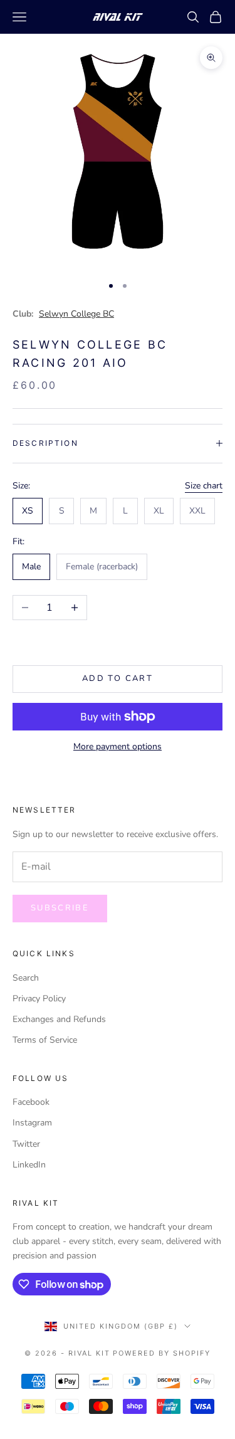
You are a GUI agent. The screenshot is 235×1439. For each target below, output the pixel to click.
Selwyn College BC (76, 314)
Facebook (31, 1102)
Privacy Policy (39, 998)
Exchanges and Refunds (59, 1019)
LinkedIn (29, 1165)
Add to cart (117, 678)
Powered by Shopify (162, 1353)
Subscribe (60, 908)
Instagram (32, 1123)
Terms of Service (45, 1040)
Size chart (203, 486)
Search (26, 978)
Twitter (26, 1144)
